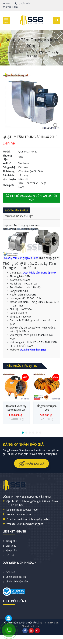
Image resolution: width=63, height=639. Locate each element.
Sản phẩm (24, 52)
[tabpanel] (16, 398)
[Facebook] (25, 630)
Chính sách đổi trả (16, 576)
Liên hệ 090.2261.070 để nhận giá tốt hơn (33, 197)
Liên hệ (10, 555)
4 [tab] (33, 432)
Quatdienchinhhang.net (33, 349)
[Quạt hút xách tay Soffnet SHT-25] (16, 386)
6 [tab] (40, 432)
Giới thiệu (11, 545)
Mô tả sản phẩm (16, 210)
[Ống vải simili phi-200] (46, 386)
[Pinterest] (37, 630)
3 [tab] (29, 432)
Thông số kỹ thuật (19, 216)
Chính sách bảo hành (17, 581)
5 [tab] (36, 432)
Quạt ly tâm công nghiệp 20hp (21, 258)
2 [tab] (26, 432)
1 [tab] (22, 432)
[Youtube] (31, 630)
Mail (7, 3)
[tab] (16, 210)
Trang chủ (10, 52)
